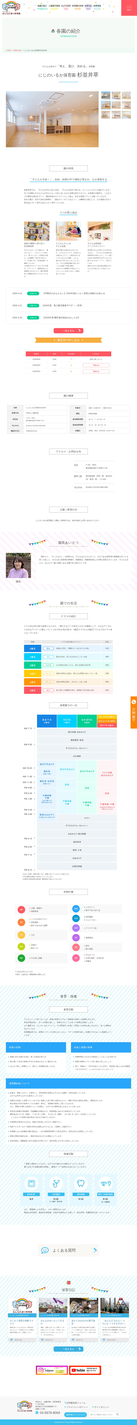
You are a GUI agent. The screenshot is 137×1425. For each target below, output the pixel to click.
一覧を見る (68, 330)
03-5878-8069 (50, 1412)
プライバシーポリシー (77, 1407)
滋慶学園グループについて (75, 1415)
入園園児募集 (54, 7)
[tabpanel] (52, 119)
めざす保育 (66, 7)
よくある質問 (64, 1250)
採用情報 (97, 7)
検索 (117, 1414)
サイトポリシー (101, 1407)
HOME (8, 50)
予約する (96, 365)
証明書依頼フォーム (76, 1403)
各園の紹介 (42, 7)
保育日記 (88, 7)
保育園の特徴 (77, 7)
